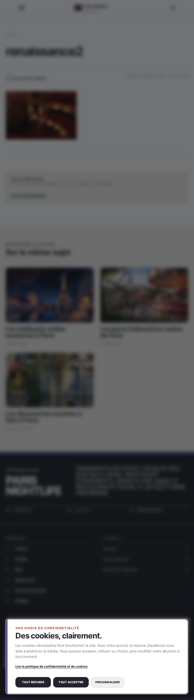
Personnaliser (107, 682)
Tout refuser (33, 682)
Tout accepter (70, 682)
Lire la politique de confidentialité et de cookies (51, 666)
